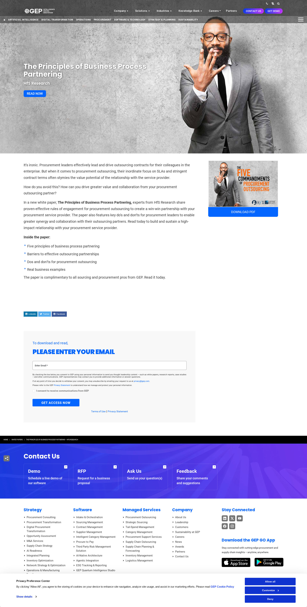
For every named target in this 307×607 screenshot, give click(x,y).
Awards (179, 546)
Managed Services (142, 510)
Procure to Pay (85, 541)
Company (120, 10)
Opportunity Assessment (41, 536)
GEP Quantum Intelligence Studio (95, 570)
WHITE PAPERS (17, 440)
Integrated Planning (38, 555)
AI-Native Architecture (89, 555)
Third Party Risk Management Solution (93, 548)
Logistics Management (139, 560)
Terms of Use (98, 411)
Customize (268, 590)
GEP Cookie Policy (222, 586)
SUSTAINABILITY (188, 19)
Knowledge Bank (189, 10)
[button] (273, 3)
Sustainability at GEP (187, 532)
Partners (231, 10)
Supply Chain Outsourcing (141, 541)
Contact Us (253, 11)
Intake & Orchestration (89, 517)
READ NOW (35, 93)
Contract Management (89, 527)
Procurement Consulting (41, 517)
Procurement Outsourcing (141, 517)
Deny (270, 599)
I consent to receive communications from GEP (62, 390)
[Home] (39, 11)
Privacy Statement (62, 385)
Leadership (181, 522)
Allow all (270, 581)
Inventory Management (139, 555)
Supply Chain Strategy (39, 545)
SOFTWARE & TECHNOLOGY (130, 19)
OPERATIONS (83, 19)
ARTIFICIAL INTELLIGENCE (23, 19)
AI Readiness (34, 550)
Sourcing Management (89, 522)
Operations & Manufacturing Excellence (43, 572)
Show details (24, 596)
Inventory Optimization (40, 560)
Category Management (139, 532)
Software (82, 510)
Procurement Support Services (144, 536)
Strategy (33, 510)
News (178, 541)
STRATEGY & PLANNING (162, 19)
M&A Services (35, 541)
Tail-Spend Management (140, 527)
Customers (181, 527)
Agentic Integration (87, 560)
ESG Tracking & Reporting (91, 565)
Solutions (141, 10)
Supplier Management (89, 532)
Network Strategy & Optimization (46, 565)
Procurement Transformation (44, 522)
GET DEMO (274, 11)
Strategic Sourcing (136, 522)
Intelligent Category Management (95, 536)
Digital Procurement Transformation (38, 529)
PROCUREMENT (102, 19)
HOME (6, 440)
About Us (180, 517)
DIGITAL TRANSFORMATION (57, 19)
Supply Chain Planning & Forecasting (140, 548)
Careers (214, 10)
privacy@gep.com (141, 381)
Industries (163, 10)
